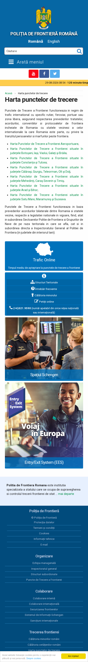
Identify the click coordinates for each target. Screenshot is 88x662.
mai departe (66, 494)
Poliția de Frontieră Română (43, 33)
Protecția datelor (44, 522)
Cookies (44, 533)
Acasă (8, 93)
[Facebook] (44, 74)
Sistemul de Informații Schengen (44, 614)
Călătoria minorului (45, 295)
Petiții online (46, 301)
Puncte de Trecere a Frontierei (44, 579)
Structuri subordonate (44, 574)
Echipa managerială (44, 563)
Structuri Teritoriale (46, 282)
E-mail (44, 544)
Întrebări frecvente (46, 289)
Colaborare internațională (44, 603)
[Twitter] (55, 74)
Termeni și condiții (44, 527)
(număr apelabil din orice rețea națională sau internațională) (46, 310)
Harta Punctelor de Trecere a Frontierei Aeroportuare (44, 143)
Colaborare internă (44, 598)
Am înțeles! (73, 656)
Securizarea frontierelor (44, 609)
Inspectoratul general (44, 568)
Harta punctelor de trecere (44, 650)
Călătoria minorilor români (44, 639)
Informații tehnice (44, 538)
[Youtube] (33, 74)
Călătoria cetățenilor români (44, 644)
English (53, 41)
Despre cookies (33, 658)
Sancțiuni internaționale (44, 620)
